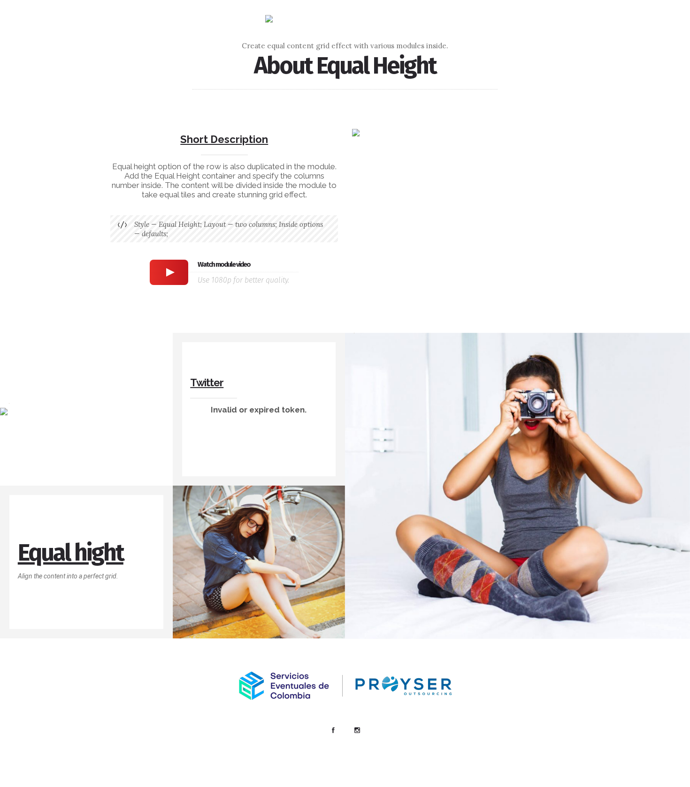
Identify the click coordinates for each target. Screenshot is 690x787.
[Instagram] (356, 730)
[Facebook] (333, 730)
